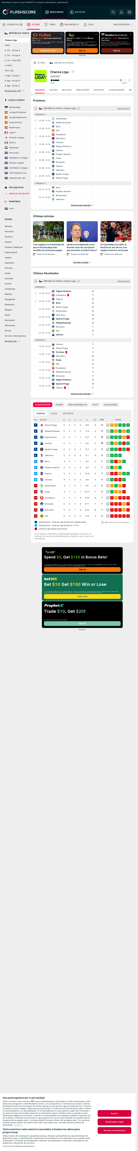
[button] (129, 80)
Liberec (48, 443)
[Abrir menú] (129, 12)
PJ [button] (64, 420)
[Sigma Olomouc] (41, 437)
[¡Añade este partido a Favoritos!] (35, 120)
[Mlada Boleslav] (41, 431)
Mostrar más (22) (13, 91)
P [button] (80, 420)
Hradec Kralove (52, 467)
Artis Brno (49, 510)
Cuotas (53, 90)
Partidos (99, 90)
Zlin (46, 516)
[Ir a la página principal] (22, 12)
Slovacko (49, 504)
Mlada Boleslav (52, 431)
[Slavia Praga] (41, 425)
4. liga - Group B (12, 80)
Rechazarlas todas (114, 1122)
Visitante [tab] (68, 413)
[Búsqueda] (113, 12)
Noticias (67, 90)
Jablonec (49, 455)
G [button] (69, 420)
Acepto (114, 1113)
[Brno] (41, 461)
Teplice (48, 473)
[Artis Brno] (41, 510)
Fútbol (41, 63)
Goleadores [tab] (110, 405)
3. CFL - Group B (12, 55)
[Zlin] (41, 516)
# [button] (35, 420)
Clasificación (116, 90)
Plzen (47, 491)
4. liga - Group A (12, 75)
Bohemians (50, 485)
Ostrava (48, 479)
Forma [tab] (59, 405)
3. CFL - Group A (12, 50)
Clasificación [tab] (42, 405)
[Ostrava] (41, 479)
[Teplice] (41, 473)
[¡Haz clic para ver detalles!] (82, 120)
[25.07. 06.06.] (90, 80)
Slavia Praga (51, 425)
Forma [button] (118, 420)
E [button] (74, 420)
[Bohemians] (41, 485)
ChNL (7, 45)
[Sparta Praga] (41, 449)
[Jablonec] (41, 455)
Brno (47, 461)
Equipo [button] (43, 420)
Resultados (82, 90)
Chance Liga (11, 40)
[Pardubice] (41, 497)
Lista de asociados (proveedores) (18, 1146)
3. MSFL (8, 65)
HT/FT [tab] (95, 405)
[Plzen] (41, 491)
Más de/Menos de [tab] (77, 405)
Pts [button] (102, 420)
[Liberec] (41, 443)
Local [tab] (54, 413)
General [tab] (40, 413)
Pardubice (50, 497)
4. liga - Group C (12, 85)
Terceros (18, 1125)
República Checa (64, 63)
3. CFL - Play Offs (13, 60)
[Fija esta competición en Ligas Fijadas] (72, 72)
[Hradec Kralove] (41, 467)
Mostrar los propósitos (114, 1130)
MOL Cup (9, 70)
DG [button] (95, 420)
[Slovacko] (41, 504)
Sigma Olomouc (52, 437)
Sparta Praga (51, 449)
